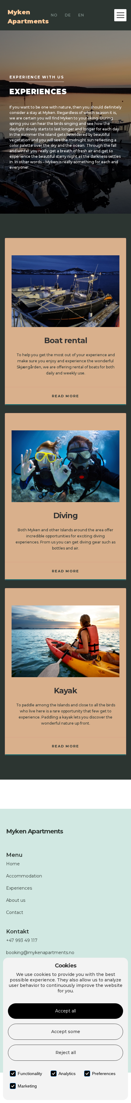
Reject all (65, 1052)
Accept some (65, 1031)
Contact (14, 912)
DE (68, 15)
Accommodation (24, 876)
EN (81, 15)
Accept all (65, 1011)
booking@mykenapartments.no (40, 952)
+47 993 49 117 (21, 940)
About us (15, 900)
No (54, 15)
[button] (120, 15)
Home (13, 864)
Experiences (19, 888)
